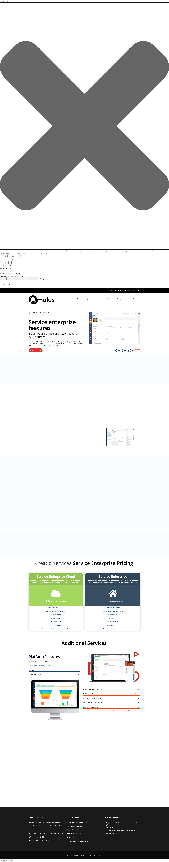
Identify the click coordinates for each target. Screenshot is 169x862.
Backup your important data (76, 833)
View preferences (19, 279)
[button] (84, 126)
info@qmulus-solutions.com (132, 290)
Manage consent (6, 860)
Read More (41, 378)
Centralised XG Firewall (74, 826)
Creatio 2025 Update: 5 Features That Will (120, 830)
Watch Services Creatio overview (46, 345)
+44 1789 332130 (117, 290)
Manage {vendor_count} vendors (11, 273)
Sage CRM (70, 837)
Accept (3, 279)
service (49, 333)
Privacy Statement (6, 284)
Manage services (5, 271)
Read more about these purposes (11, 276)
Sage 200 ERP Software (75, 830)
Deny (9, 279)
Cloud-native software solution (77, 822)
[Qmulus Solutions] (41, 299)
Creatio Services (53, 563)
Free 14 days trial (35, 350)
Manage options (5, 268)
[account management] (114, 328)
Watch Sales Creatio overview (114, 711)
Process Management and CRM (77, 841)
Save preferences (33, 279)
